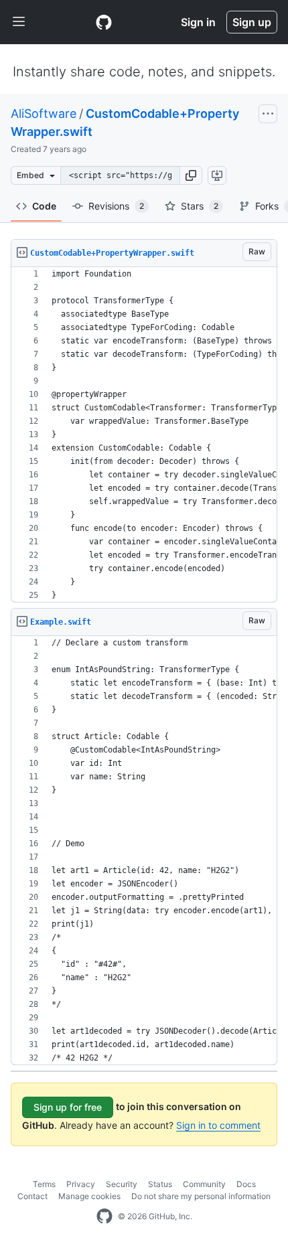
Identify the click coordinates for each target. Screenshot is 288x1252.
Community (204, 1184)
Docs (246, 1184)
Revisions (116, 206)
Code (44, 206)
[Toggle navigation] (19, 22)
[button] (190, 175)
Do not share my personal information (201, 1196)
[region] (144, 435)
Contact (32, 1196)
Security (121, 1184)
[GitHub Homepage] (104, 1216)
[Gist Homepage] (104, 22)
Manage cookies (89, 1196)
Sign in (198, 22)
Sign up (251, 22)
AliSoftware (43, 113)
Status (160, 1184)
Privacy (80, 1184)
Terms (44, 1184)
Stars (199, 206)
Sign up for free (67, 1107)
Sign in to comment (218, 1125)
